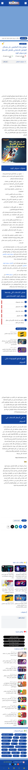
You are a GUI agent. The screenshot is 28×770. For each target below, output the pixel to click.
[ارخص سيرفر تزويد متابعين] (22, 334)
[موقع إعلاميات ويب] (14, 3)
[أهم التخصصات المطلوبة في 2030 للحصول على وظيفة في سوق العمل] (22, 684)
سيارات (20, 743)
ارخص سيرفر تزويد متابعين (10, 333)
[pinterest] (18, 764)
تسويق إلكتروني (5, 737)
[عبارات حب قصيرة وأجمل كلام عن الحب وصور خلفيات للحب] (22, 662)
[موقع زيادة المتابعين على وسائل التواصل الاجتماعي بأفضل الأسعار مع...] (22, 341)
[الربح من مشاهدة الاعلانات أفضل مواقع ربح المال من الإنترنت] (22, 722)
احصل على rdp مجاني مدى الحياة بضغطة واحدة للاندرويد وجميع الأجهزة (9, 700)
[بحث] (2, 3)
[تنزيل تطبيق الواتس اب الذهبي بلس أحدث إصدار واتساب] (22, 715)
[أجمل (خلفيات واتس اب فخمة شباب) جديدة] (22, 654)
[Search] (19, 768)
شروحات (4, 743)
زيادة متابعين (23, 43)
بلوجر (15, 737)
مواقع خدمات (5, 752)
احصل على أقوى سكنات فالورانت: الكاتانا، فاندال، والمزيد (9, 669)
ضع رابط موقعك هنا (14, 642)
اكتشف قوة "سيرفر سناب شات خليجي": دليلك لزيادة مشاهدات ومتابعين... (8, 590)
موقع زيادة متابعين (14, 636)
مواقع (22, 752)
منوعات (4, 749)
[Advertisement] (14, 21)
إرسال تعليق (21, 617)
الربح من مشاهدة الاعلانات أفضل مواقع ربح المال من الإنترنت (10, 723)
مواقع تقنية (14, 752)
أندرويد (22, 737)
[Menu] (14, 768)
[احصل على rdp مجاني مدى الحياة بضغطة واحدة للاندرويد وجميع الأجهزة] (22, 699)
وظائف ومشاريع (5, 755)
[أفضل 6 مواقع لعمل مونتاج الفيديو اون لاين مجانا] (22, 676)
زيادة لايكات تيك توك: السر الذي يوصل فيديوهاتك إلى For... (7, 576)
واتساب (15, 755)
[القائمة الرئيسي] (26, 3)
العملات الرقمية (5, 734)
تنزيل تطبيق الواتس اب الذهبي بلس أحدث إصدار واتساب (9, 715)
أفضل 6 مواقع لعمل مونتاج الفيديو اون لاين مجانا (10, 676)
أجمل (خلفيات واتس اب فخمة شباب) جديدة (9, 654)
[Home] (24, 768)
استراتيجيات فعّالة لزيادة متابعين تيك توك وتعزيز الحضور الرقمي (9, 350)
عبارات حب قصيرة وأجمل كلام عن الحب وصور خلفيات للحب (9, 661)
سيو (13, 743)
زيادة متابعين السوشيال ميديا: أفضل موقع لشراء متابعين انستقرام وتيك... (21, 576)
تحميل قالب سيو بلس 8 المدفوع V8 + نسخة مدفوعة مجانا (9, 707)
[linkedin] (15, 764)
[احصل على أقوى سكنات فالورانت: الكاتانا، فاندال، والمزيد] (22, 669)
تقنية (14, 740)
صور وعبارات (18, 746)
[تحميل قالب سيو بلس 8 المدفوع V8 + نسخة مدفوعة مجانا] (22, 707)
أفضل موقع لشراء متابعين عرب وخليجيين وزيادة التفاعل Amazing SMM (20, 605)
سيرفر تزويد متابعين (8, 254)
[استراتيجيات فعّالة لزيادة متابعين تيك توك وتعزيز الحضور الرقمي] (22, 350)
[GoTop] (3, 768)
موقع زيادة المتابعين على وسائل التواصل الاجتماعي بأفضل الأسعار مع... (9, 342)
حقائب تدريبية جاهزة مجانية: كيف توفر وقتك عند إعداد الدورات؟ (10, 38)
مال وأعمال (11, 749)
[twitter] (13, 764)
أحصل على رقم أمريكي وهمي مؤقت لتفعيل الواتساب (9, 692)
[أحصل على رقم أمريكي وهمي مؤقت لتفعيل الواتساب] (22, 692)
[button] (20, 526)
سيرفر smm (9, 274)
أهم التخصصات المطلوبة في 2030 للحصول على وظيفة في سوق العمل (9, 685)
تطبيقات (21, 740)
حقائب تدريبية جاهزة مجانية (14, 639)
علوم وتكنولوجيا (5, 746)
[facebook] (10, 764)
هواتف (22, 755)
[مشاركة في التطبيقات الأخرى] (8, 526)
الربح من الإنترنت (18, 734)
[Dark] (8, 768)
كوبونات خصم (21, 749)
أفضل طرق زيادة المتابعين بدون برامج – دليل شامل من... (21, 590)
